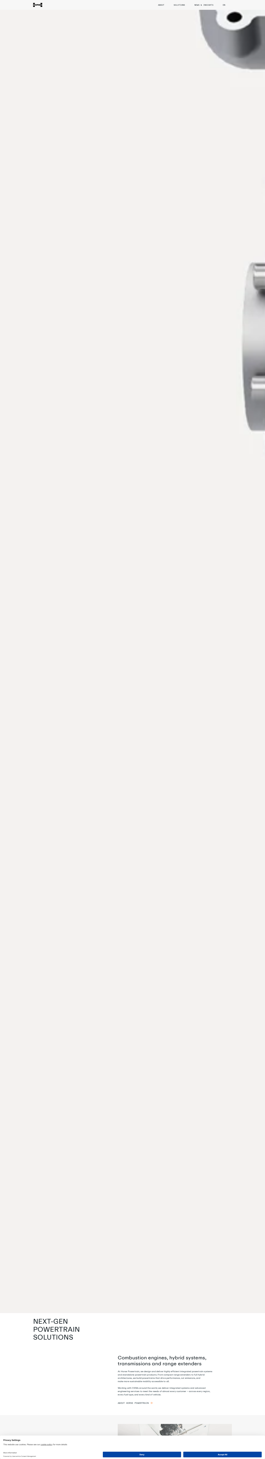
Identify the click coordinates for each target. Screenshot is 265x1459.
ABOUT (161, 5)
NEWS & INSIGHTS (203, 5)
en (224, 5)
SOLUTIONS (179, 5)
